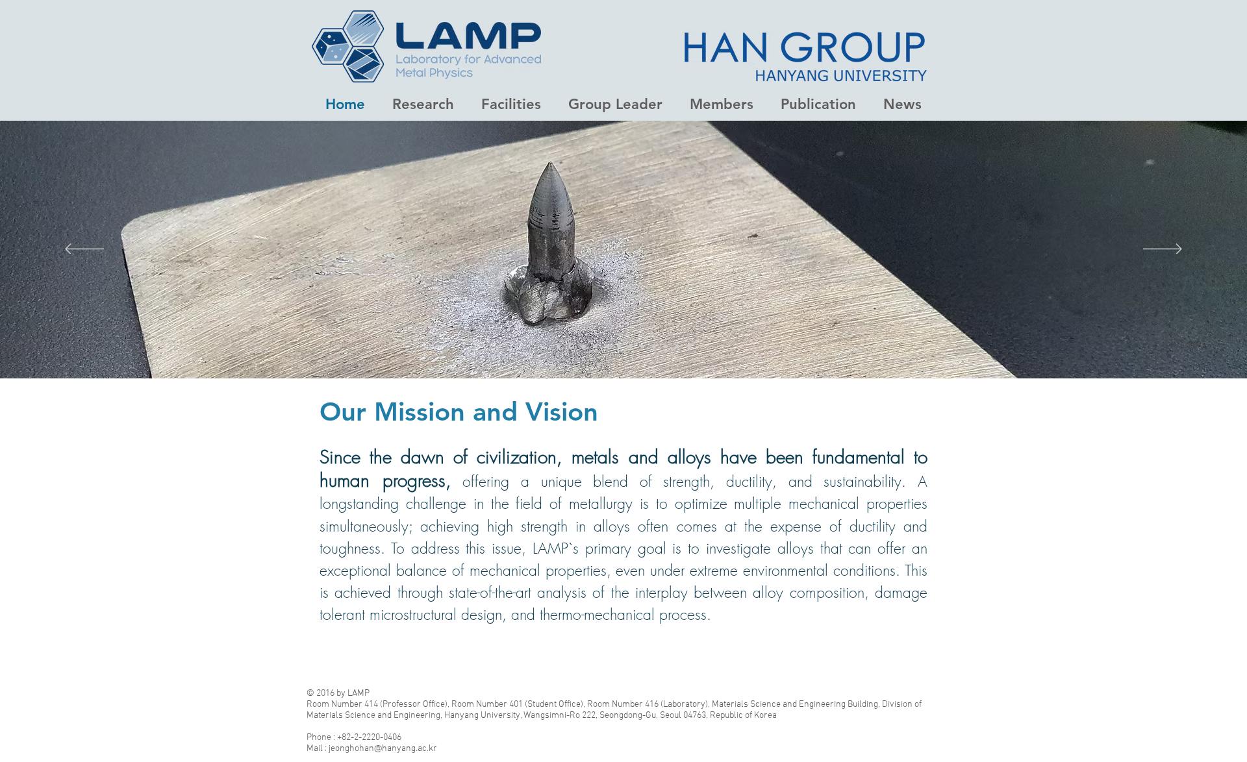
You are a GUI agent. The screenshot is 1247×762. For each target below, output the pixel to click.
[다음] (1162, 249)
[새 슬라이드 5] (631, 346)
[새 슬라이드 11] (571, 346)
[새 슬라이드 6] (654, 346)
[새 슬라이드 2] (619, 346)
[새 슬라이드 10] (596, 346)
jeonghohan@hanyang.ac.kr (383, 748)
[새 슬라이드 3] (666, 346)
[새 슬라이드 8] (689, 346)
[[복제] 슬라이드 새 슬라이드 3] (677, 346)
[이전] (84, 249)
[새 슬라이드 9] (584, 346)
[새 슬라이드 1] (559, 346)
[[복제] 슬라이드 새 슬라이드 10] (607, 346)
